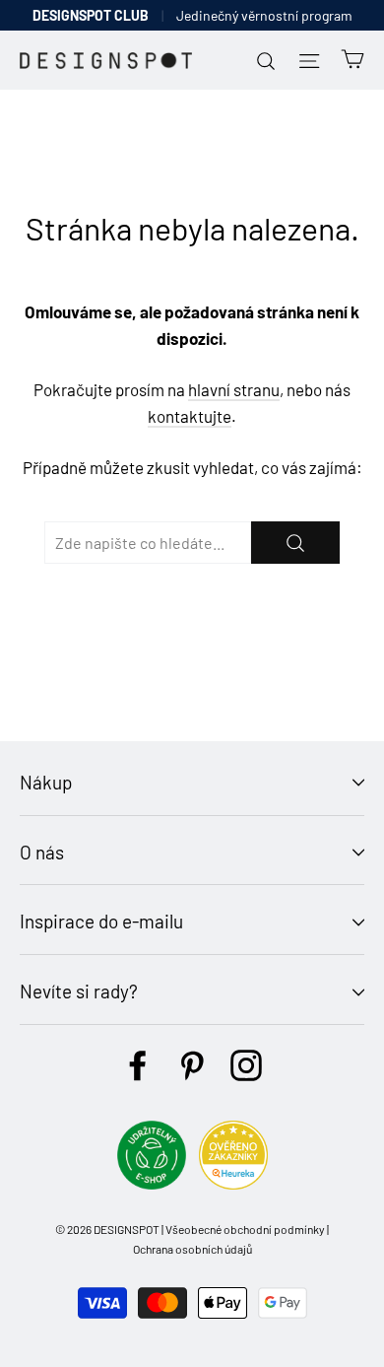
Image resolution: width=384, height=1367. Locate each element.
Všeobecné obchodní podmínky (245, 1229)
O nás (42, 852)
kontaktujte (189, 416)
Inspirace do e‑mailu (101, 921)
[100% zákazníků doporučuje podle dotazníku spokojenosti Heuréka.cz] (233, 1183)
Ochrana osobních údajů (192, 1249)
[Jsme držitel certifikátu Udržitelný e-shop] (151, 1183)
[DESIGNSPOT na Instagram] (246, 1065)
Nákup (46, 782)
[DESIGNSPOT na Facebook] (138, 1065)
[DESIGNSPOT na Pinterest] (192, 1065)
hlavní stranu (234, 389)
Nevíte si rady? (79, 991)
